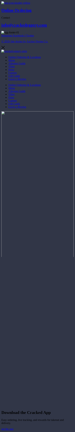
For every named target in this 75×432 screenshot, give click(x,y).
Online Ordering (16, 10)
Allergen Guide (16, 63)
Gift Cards (14, 75)
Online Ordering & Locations (24, 57)
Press (11, 69)
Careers (12, 72)
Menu (11, 60)
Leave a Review (17, 79)
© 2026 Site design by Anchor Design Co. (24, 41)
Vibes (11, 66)
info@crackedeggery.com (24, 25)
